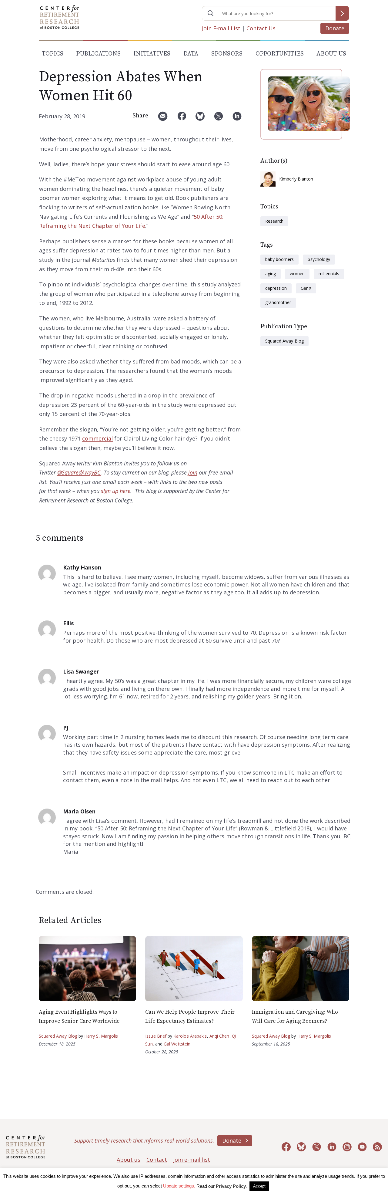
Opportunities (280, 54)
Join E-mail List (221, 28)
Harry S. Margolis (101, 1036)
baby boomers (279, 259)
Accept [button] (259, 1186)
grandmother (278, 302)
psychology (319, 259)
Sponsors (227, 54)
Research (274, 221)
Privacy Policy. (231, 1186)
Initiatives (151, 54)
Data (191, 54)
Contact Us (261, 28)
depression (276, 288)
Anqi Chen (219, 1036)
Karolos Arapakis (190, 1036)
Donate (334, 28)
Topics (52, 54)
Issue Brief (155, 1036)
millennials (329, 273)
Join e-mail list (191, 1159)
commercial (97, 438)
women (297, 273)
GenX (306, 288)
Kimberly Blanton (296, 179)
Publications (98, 54)
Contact (156, 1159)
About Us (331, 54)
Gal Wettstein (177, 1044)
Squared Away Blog (284, 341)
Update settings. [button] (179, 1185)
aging (270, 273)
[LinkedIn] (237, 118)
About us (128, 1159)
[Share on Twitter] (218, 118)
